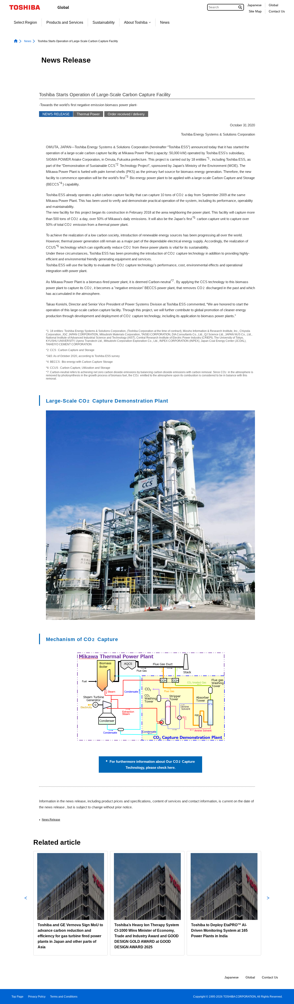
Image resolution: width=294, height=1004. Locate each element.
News (165, 22)
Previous (26, 903)
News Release (51, 819)
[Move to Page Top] (284, 996)
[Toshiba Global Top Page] (27, 7)
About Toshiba (135, 22)
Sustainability (104, 22)
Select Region (25, 22)
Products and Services (64, 22)
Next (268, 903)
